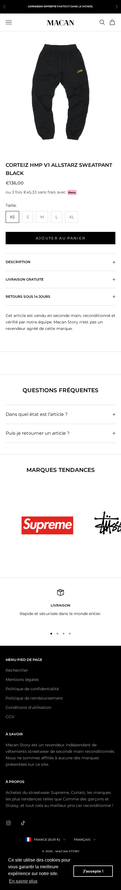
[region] (60, 606)
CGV (10, 716)
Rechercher (17, 670)
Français (82, 840)
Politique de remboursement (34, 698)
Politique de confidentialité (32, 688)
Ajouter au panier (61, 238)
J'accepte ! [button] (93, 871)
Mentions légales (22, 679)
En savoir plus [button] (23, 881)
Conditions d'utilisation (28, 707)
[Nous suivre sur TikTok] (23, 823)
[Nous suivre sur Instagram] (8, 823)
